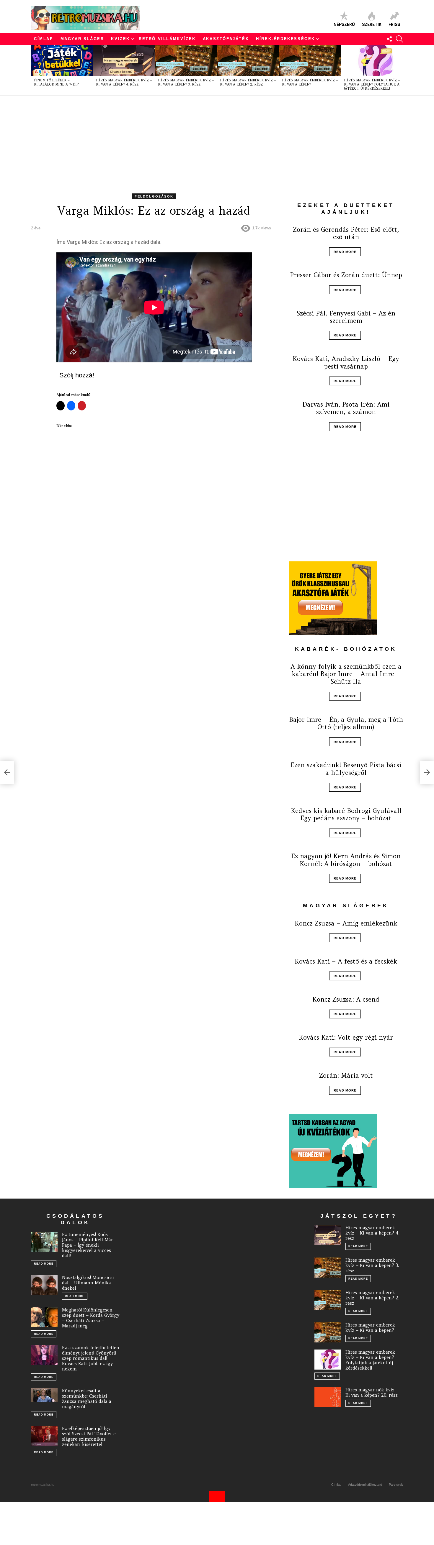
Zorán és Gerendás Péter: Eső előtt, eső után (346, 233)
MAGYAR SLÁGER (82, 39)
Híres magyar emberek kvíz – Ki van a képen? (310, 82)
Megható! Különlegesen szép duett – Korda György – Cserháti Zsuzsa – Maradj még (90, 1318)
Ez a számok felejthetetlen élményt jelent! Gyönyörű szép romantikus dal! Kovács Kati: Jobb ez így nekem (90, 1358)
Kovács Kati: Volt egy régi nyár (346, 1037)
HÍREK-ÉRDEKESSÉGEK (285, 39)
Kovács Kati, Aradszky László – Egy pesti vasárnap (346, 362)
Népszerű (344, 24)
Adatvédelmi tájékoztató (365, 1484)
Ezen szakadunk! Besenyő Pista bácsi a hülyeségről (346, 768)
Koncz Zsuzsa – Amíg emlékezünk (346, 923)
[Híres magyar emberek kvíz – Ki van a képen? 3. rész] (186, 60)
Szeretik (371, 24)
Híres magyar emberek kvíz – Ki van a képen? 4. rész (124, 82)
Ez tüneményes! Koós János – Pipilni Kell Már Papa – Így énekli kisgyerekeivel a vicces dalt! (87, 1245)
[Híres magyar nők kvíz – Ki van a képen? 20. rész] (327, 1397)
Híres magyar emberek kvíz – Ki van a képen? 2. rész (248, 82)
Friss (394, 24)
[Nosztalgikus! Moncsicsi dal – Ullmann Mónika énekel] (44, 1285)
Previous (34, 70)
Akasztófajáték (226, 39)
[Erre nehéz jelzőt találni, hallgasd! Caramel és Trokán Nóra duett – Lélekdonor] (7, 772)
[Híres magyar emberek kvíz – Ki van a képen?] (310, 60)
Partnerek (396, 1484)
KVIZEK (120, 39)
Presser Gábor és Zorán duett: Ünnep (346, 275)
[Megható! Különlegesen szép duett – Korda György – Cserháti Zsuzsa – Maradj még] (44, 1317)
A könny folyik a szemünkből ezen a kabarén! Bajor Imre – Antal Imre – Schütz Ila (346, 674)
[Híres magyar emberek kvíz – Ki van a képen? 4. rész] (124, 60)
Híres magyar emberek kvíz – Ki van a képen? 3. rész (186, 82)
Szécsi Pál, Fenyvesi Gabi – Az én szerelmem (346, 317)
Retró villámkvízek (167, 39)
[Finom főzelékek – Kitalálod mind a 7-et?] (62, 60)
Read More (345, 252)
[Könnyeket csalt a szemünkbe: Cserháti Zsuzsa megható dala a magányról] (44, 1395)
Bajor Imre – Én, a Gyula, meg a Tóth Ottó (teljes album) (346, 723)
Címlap (43, 39)
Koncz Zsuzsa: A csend (345, 999)
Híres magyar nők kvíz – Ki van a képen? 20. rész (372, 1392)
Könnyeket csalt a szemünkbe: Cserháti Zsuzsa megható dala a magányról (86, 1398)
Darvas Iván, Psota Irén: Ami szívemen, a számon (345, 408)
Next (400, 70)
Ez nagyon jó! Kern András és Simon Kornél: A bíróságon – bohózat (346, 859)
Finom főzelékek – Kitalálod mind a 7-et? (56, 82)
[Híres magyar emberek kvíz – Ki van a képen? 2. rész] (248, 60)
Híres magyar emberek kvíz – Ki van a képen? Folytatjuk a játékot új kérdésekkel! (372, 84)
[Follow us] (389, 39)
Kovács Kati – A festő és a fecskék (346, 961)
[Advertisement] (208, 139)
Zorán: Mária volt (346, 1075)
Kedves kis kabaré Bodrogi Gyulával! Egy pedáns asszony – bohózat (346, 814)
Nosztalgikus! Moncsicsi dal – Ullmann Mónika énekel (88, 1283)
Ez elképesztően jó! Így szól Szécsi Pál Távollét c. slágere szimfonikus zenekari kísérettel (89, 1436)
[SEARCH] (399, 39)
